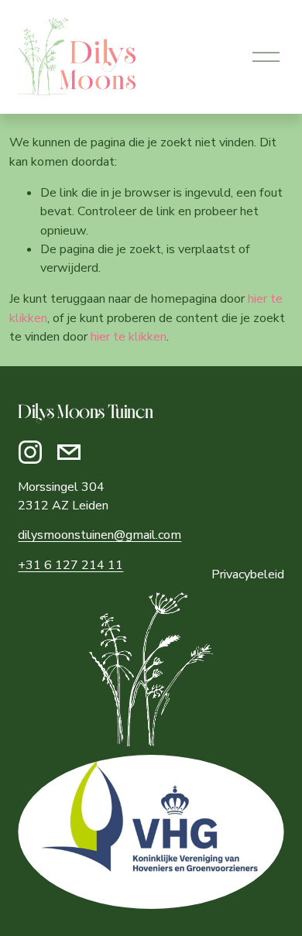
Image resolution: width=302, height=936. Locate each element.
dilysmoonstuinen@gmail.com (99, 534)
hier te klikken (128, 336)
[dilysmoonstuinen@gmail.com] (69, 452)
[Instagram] (30, 452)
